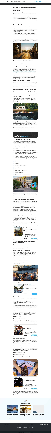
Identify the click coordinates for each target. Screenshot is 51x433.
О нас (18, 424)
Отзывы (29, 425)
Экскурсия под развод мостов (29, 380)
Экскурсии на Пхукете (25, 427)
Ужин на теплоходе (27, 328)
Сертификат (45, 3)
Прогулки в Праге (19, 427)
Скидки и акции (24, 425)
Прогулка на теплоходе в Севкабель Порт (30, 230)
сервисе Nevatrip (24, 136)
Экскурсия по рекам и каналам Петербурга (29, 286)
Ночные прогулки (14, 3)
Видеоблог (32, 424)
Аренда (34, 3)
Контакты (24, 424)
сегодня (30, 227)
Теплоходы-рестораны (27, 3)
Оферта (21, 424)
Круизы (39, 3)
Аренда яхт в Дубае (31, 427)
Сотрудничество (19, 425)
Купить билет (34, 238)
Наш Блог (28, 424)
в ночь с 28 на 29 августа (32, 378)
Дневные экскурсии (7, 3)
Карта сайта (32, 425)
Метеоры (21, 3)
